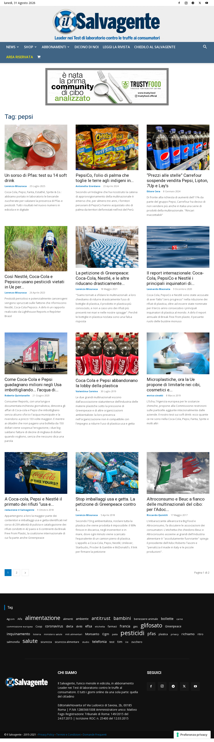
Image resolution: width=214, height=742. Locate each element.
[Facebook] (179, 3)
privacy (174, 634)
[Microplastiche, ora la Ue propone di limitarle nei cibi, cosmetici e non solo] (178, 353)
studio (85, 641)
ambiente (82, 619)
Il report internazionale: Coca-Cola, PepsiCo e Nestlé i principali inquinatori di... (175, 278)
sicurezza (46, 642)
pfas (151, 634)
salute (30, 641)
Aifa (20, 619)
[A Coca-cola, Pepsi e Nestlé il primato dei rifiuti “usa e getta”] (36, 473)
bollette (167, 618)
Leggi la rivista (116, 47)
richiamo (188, 634)
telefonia (99, 641)
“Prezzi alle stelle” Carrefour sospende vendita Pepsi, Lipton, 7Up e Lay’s (177, 180)
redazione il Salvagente (19, 509)
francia (125, 626)
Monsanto (92, 634)
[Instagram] (186, 3)
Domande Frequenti (95, 734)
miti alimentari (73, 634)
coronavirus (54, 626)
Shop (28, 47)
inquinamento (18, 634)
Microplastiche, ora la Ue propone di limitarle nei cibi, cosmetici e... (173, 384)
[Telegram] (193, 3)
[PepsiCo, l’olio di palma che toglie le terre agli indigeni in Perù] (107, 147)
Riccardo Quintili (157, 515)
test (112, 642)
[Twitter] (200, 3)
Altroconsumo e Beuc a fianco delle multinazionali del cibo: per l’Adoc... (176, 504)
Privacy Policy (46, 734)
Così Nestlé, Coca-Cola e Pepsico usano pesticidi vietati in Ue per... (34, 281)
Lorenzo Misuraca (16, 186)
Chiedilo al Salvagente (154, 47)
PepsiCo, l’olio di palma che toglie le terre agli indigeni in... (105, 178)
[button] (205, 47)
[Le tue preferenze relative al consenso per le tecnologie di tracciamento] (192, 735)
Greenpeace (173, 626)
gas (135, 626)
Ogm (105, 634)
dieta (69, 626)
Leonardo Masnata (158, 289)
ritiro (200, 634)
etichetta (100, 626)
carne (179, 619)
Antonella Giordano (88, 186)
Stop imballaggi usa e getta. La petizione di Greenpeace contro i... (106, 504)
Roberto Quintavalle (17, 395)
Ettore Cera (153, 191)
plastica (163, 634)
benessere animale (146, 619)
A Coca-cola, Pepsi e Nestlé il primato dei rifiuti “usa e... (33, 502)
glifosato (151, 625)
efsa (88, 626)
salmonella (13, 642)
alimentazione (42, 618)
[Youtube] (207, 3)
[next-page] (25, 572)
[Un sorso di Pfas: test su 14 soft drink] (36, 147)
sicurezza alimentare (67, 642)
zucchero (136, 642)
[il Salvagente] (107, 24)
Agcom (11, 619)
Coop (39, 626)
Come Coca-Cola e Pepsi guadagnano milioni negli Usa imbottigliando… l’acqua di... (33, 384)
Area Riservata (19, 57)
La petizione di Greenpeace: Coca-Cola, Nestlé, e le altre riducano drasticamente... (102, 278)
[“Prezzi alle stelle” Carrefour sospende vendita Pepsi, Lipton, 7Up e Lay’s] (178, 147)
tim (119, 642)
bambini (122, 618)
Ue (126, 641)
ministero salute (53, 634)
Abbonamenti (54, 47)
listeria (37, 634)
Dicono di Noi (87, 47)
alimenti (68, 619)
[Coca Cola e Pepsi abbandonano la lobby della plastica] (107, 353)
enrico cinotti (155, 395)
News (10, 47)
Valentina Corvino (87, 391)
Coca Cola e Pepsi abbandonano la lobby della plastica (107, 383)
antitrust (101, 618)
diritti (79, 626)
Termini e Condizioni (68, 734)
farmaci (112, 626)
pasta (115, 634)
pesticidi (132, 633)
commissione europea (20, 626)
